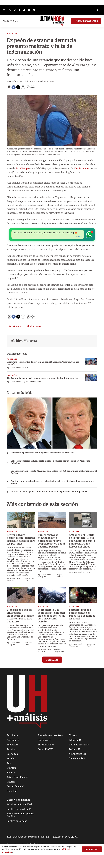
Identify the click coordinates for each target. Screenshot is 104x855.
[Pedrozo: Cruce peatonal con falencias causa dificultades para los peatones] (21, 520)
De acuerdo (91, 849)
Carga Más (52, 659)
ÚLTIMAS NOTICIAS (86, 21)
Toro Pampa (15, 326)
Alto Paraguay (34, 326)
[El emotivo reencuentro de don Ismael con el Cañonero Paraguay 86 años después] (91, 361)
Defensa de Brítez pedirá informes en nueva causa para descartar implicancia (49, 491)
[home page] (52, 21)
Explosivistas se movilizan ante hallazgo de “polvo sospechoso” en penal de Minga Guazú (51, 540)
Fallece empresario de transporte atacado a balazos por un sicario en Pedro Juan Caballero (50, 462)
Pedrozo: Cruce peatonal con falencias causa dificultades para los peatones (21, 539)
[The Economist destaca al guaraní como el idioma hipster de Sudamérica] (91, 377)
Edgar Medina (60, 576)
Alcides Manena (24, 341)
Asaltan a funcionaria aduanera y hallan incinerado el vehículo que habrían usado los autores (52, 482)
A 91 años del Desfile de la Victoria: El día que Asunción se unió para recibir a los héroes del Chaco (82, 540)
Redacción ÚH (35, 382)
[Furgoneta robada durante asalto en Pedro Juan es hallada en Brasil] (83, 595)
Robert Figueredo (59, 650)
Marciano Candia (28, 644)
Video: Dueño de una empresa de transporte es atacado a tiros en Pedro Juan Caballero (20, 615)
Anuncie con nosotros (50, 735)
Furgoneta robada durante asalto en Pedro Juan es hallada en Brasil (82, 614)
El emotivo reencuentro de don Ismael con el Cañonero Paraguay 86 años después (43, 363)
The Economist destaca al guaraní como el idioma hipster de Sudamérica (42, 378)
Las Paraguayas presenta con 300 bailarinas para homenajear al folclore (54, 472)
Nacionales (12, 33)
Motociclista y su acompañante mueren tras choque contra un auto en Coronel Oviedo (51, 615)
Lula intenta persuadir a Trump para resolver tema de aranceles (42, 453)
